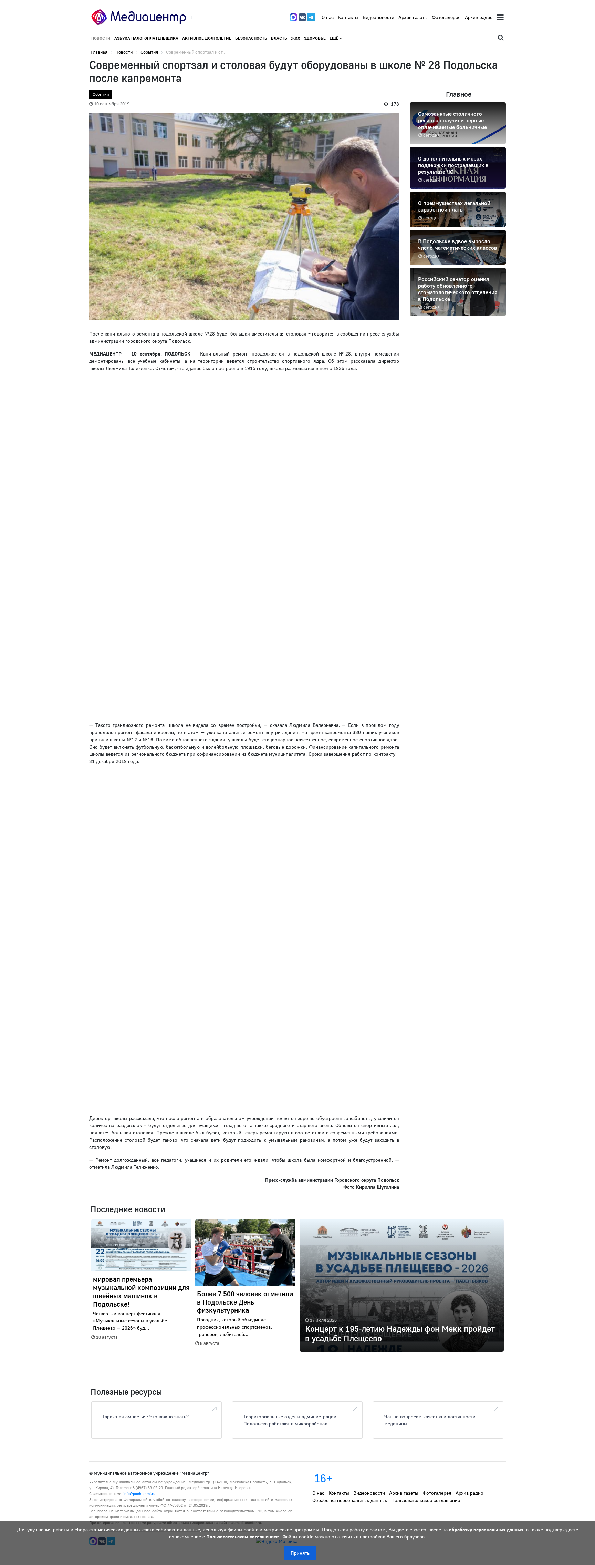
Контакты (348, 17)
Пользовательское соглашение (425, 1500)
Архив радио (479, 17)
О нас (328, 17)
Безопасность (251, 38)
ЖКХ (295, 38)
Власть (279, 38)
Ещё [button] (335, 38)
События (101, 94)
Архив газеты (413, 17)
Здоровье (315, 38)
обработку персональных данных (486, 1529)
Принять (300, 1553)
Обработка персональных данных (349, 1500)
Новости (101, 38)
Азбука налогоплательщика (146, 38)
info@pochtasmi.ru (139, 1493)
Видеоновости (378, 17)
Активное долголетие (206, 38)
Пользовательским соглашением (243, 1537)
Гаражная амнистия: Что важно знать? (146, 1416)
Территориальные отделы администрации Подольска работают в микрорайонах (289, 1420)
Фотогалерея (446, 17)
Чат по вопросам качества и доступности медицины (430, 1420)
